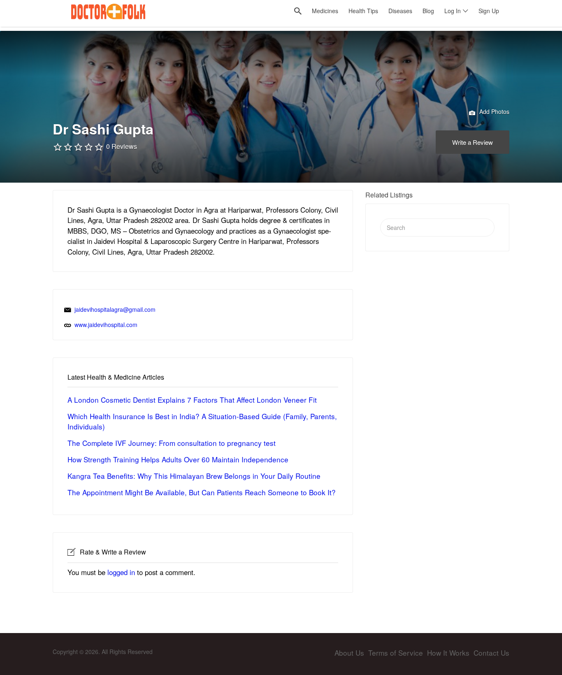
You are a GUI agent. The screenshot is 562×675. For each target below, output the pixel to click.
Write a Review (472, 142)
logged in (121, 572)
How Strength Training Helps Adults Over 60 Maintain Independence (177, 459)
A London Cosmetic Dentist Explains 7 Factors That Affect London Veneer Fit (192, 399)
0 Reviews (121, 146)
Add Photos (493, 111)
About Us (349, 652)
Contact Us (491, 652)
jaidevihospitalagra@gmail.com (115, 309)
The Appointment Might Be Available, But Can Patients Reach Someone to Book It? (201, 492)
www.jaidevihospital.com (105, 324)
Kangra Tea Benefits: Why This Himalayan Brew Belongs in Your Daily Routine (193, 476)
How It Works (448, 652)
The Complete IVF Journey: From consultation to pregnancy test (171, 443)
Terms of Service (395, 652)
